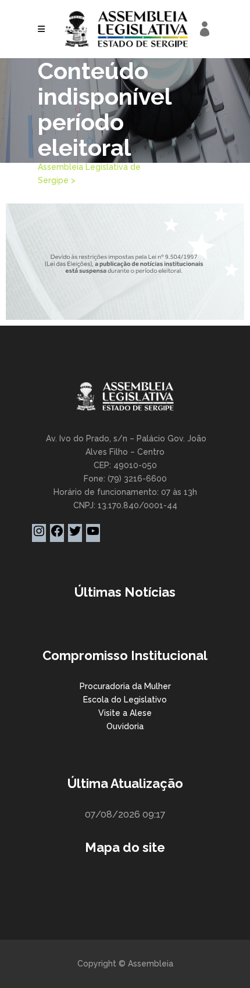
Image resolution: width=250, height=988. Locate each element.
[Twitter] (75, 535)
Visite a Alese (125, 713)
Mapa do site (125, 847)
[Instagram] (39, 535)
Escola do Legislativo (125, 699)
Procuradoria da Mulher (125, 686)
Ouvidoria (125, 726)
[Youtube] (93, 535)
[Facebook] (57, 535)
